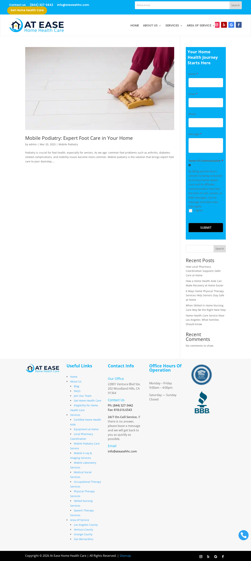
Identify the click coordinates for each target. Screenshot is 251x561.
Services (172, 25)
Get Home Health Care (27, 10)
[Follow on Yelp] (224, 25)
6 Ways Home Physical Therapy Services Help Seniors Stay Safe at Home (205, 295)
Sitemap (125, 556)
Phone (192, 114)
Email (193, 94)
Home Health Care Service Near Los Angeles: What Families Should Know (205, 320)
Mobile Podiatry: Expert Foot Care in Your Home (79, 138)
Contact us (17, 5)
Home (134, 25)
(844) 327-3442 (41, 5)
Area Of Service (199, 25)
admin (33, 144)
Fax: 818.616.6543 (120, 410)
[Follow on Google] (231, 25)
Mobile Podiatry (68, 144)
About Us (150, 25)
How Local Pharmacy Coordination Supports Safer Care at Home (203, 271)
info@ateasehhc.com (73, 5)
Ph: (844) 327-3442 (120, 405)
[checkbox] (190, 213)
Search (220, 248)
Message (195, 134)
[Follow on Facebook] (239, 25)
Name (193, 74)
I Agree (198, 210)
